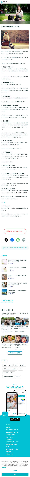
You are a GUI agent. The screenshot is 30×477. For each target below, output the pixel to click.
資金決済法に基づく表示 (11, 444)
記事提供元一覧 (9, 454)
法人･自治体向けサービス (12, 449)
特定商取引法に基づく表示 (12, 442)
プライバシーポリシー (11, 434)
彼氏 (16, 365)
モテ (21, 369)
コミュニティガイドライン (12, 432)
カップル (6, 372)
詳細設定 (15, 470)
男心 (5, 365)
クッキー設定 (9, 439)
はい (15, 474)
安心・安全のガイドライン (12, 429)
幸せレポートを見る (15, 353)
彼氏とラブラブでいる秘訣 (10, 369)
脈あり (18, 376)
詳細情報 (4, 467)
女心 (10, 365)
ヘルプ (7, 446)
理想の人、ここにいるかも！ (15, 231)
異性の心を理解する (8, 376)
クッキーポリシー (10, 437)
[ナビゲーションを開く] (27, 2)
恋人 (12, 372)
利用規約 (8, 427)
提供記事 (22, 365)
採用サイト (8, 451)
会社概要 (8, 425)
